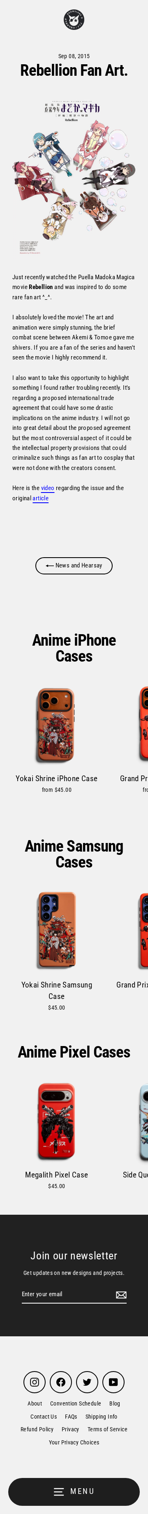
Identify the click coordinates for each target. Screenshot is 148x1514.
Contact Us (43, 1416)
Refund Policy (37, 1429)
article (40, 498)
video (48, 488)
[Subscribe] (120, 1295)
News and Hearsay (78, 565)
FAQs (71, 1416)
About (35, 1403)
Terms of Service (107, 1429)
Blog (114, 1403)
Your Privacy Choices (74, 1442)
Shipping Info (102, 1416)
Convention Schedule (75, 1403)
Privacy (70, 1429)
